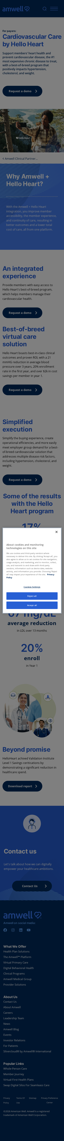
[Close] (56, 532)
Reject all (32, 596)
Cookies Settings (32, 587)
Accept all (32, 605)
